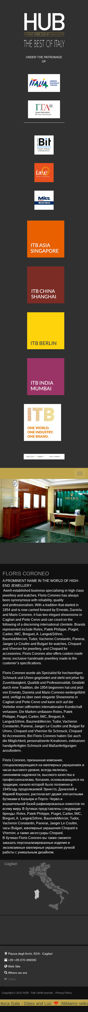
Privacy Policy (64, 992)
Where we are (17, 972)
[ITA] (44, 104)
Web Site (14, 966)
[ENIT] (44, 78)
